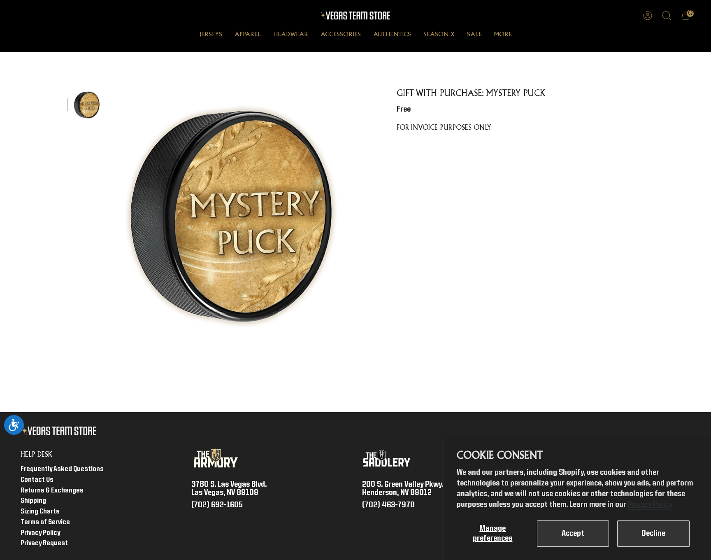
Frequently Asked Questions (62, 469)
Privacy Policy (650, 505)
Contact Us (37, 479)
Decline (653, 534)
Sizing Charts (40, 511)
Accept (573, 534)
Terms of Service (45, 522)
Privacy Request (44, 543)
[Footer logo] (61, 431)
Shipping (33, 500)
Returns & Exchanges (52, 490)
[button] (210, 35)
